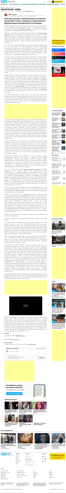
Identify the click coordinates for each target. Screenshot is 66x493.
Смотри (54, 281)
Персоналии (19, 477)
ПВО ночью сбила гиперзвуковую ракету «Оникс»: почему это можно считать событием (57, 172)
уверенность (43, 89)
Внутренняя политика (5, 470)
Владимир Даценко (22, 448)
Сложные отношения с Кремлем (31, 169)
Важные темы (4, 4)
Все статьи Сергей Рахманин (12, 339)
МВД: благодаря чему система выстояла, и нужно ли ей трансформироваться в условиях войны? (56, 125)
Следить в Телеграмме (15, 393)
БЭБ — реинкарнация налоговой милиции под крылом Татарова (57, 114)
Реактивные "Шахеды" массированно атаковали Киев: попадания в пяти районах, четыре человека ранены (57, 165)
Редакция (17, 457)
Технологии (35, 472)
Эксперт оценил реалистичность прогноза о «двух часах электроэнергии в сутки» (57, 159)
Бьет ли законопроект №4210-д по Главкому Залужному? (57, 232)
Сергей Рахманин (12, 14)
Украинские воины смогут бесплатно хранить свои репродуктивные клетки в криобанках (56, 148)
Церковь (34, 475)
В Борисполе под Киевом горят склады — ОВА (57, 183)
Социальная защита (20, 470)
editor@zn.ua (31, 465)
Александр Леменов (5, 448)
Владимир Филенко (25, 29)
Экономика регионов (4, 478)
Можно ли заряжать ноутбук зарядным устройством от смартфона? (56, 178)
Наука (34, 470)
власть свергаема (19, 86)
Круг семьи (51, 474)
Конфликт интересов (20, 474)
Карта (17, 463)
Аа (53, 1)
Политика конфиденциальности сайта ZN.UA (57, 489)
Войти (50, 1)
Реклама (17, 459)
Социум (50, 470)
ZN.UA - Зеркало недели (58, 74)
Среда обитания (36, 474)
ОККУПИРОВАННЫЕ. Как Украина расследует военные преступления (56, 137)
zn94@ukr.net (27, 462)
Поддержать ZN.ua (58, 1)
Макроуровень (3, 474)
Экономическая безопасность (22, 475)
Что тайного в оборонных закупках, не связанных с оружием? (56, 119)
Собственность (52, 477)
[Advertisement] (25, 111)
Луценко (25, 194)
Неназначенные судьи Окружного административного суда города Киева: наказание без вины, (56, 142)
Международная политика (5, 472)
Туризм (50, 475)
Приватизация (3, 477)
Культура (34, 477)
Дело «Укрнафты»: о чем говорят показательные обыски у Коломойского (56, 131)
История (50, 472)
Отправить (41, 357)
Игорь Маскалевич (56, 448)
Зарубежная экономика (21, 472)
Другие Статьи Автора (57, 218)
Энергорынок (3, 475)
